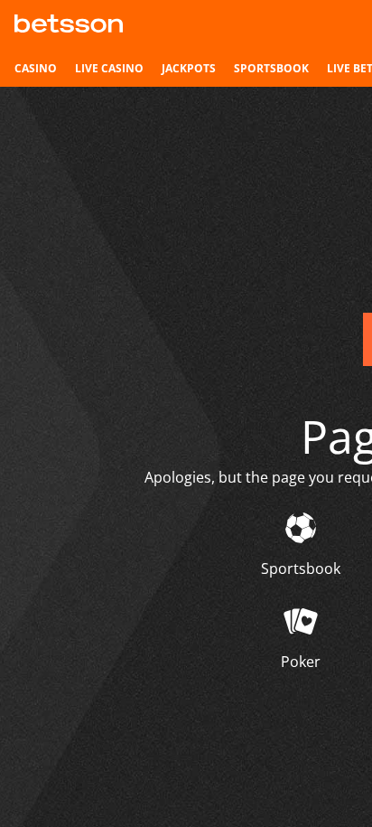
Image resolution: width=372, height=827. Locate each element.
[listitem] (35, 69)
